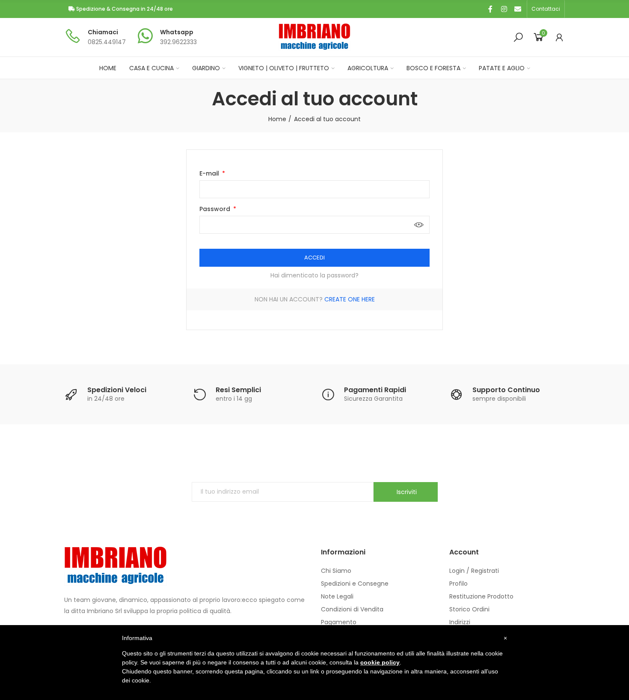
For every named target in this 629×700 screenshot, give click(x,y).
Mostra (419, 225)
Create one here (349, 299)
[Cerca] (518, 37)
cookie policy (380, 662)
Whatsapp (176, 32)
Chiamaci (103, 32)
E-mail (210, 173)
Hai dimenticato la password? (314, 275)
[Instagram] (504, 9)
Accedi (314, 257)
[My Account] (559, 37)
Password (215, 209)
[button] (546, 9)
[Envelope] (518, 9)
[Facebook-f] (490, 9)
